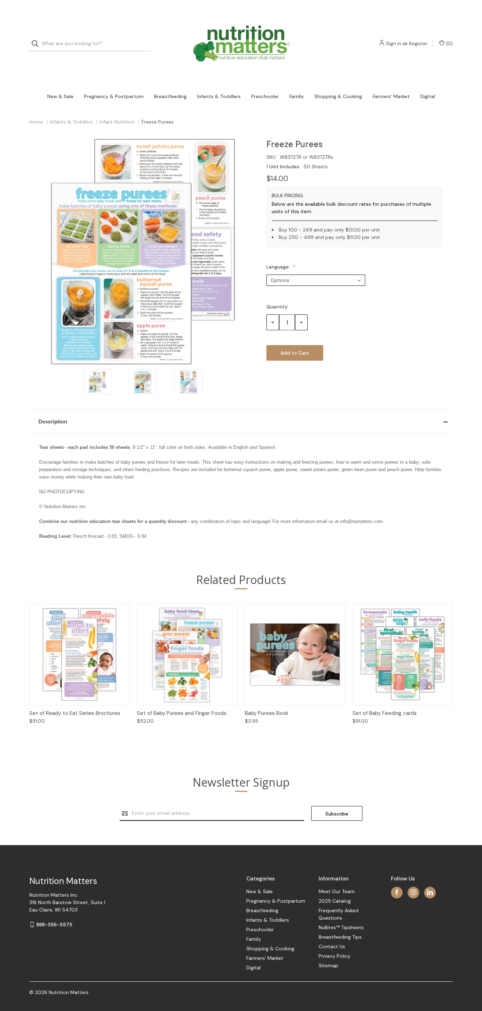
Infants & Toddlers (219, 96)
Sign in (393, 43)
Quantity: (277, 306)
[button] (241, 422)
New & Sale (60, 96)
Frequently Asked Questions (339, 914)
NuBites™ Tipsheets (341, 927)
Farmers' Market (391, 96)
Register (418, 43)
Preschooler (265, 96)
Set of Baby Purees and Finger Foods (182, 713)
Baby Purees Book (266, 713)
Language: (278, 267)
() (449, 43)
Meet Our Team (337, 891)
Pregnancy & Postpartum (114, 96)
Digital (427, 96)
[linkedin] (430, 892)
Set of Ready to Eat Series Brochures (74, 713)
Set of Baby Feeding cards (385, 713)
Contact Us (332, 946)
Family (296, 96)
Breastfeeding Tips (340, 937)
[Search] (37, 44)
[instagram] (413, 892)
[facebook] (397, 892)
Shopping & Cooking (338, 96)
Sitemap (328, 965)
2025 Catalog (335, 901)
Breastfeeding (170, 96)
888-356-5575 (54, 924)
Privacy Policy (334, 956)
